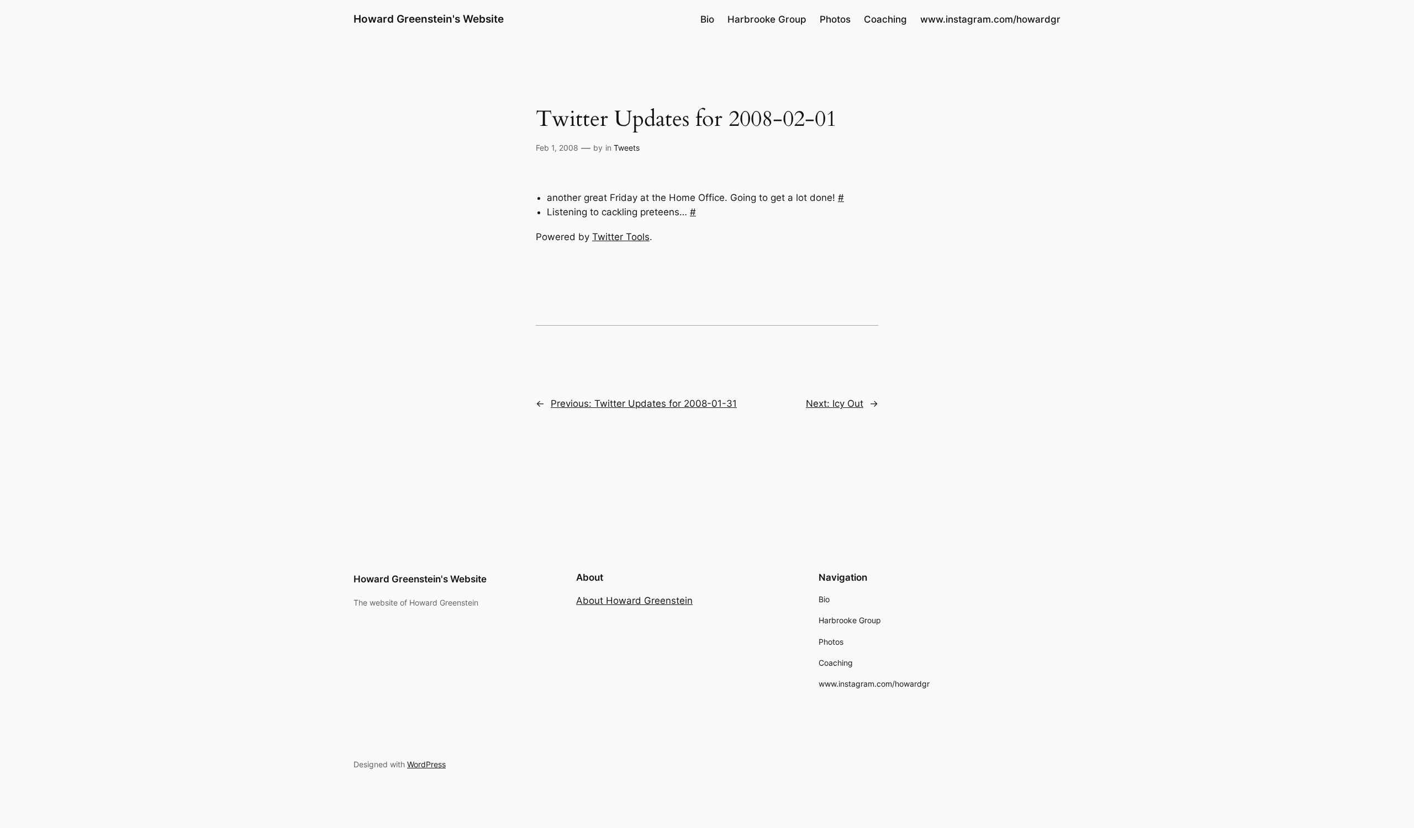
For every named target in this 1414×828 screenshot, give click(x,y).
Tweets (627, 147)
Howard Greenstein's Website (429, 18)
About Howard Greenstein (634, 600)
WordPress (426, 764)
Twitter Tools (621, 236)
